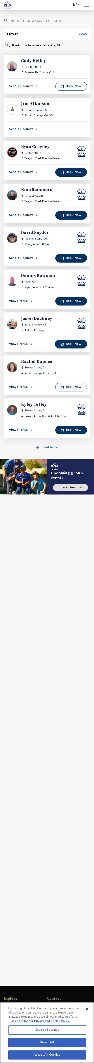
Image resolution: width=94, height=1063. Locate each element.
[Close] (87, 1009)
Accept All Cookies (47, 1055)
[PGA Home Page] (7, 5)
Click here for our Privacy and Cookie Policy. (39, 1021)
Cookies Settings (47, 1030)
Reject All (47, 1042)
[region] (47, 1032)
